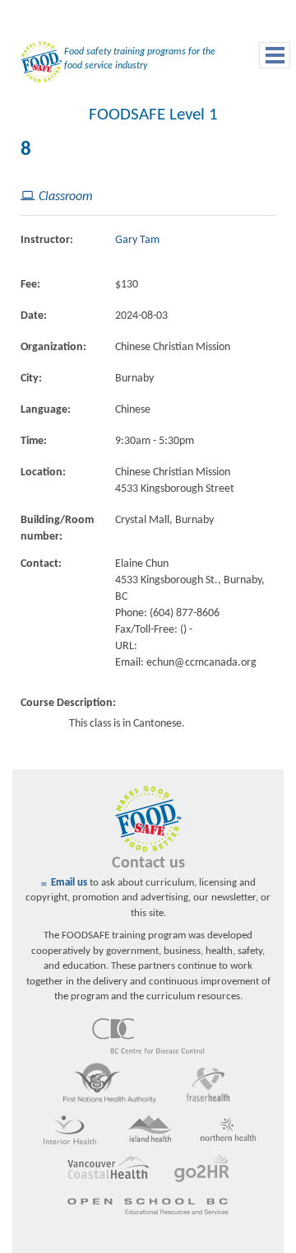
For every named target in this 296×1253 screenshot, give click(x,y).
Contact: (41, 564)
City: (31, 378)
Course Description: (68, 703)
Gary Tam (137, 240)
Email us (69, 882)
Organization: (53, 347)
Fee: (30, 284)
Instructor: (47, 240)
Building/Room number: (57, 528)
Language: (46, 410)
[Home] (37, 65)
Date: (34, 316)
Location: (43, 472)
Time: (34, 441)
